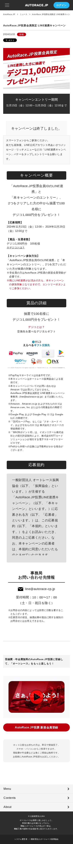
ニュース (23, 14)
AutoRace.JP (9, 14)
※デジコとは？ (16, 247)
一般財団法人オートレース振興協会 (43, 839)
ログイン (61, 5)
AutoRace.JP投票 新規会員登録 (36, 727)
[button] (7, 5)
